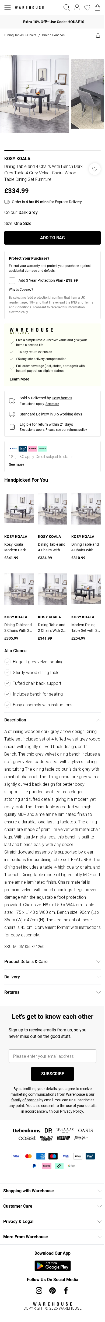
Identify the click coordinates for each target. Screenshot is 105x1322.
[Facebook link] (66, 1290)
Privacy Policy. (72, 1111)
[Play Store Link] (52, 1265)
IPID (74, 302)
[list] (52, 96)
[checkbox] (52, 280)
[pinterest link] (52, 1290)
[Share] (98, 35)
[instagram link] (39, 1290)
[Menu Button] (7, 7)
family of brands (24, 1100)
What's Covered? (21, 289)
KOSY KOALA (17, 158)
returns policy (77, 430)
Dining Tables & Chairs (20, 35)
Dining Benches (53, 35)
